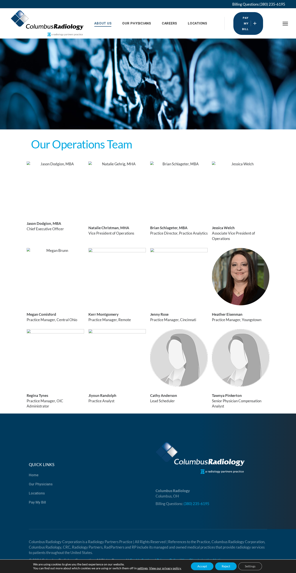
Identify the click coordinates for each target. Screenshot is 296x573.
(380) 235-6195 (196, 503)
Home (33, 475)
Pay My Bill (37, 502)
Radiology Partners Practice (110, 541)
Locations (37, 493)
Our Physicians (41, 484)
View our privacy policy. (165, 568)
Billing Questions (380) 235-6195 (258, 4)
